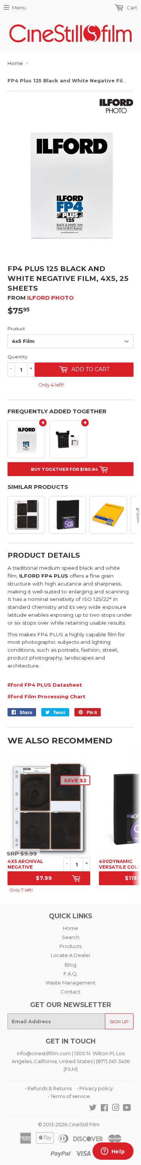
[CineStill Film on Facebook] (104, 1109)
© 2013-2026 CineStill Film (69, 1124)
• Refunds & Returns (48, 1088)
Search (70, 937)
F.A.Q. (71, 974)
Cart (131, 8)
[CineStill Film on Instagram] (116, 1109)
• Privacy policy (95, 1088)
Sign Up (119, 1021)
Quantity (18, 357)
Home (15, 63)
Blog (70, 965)
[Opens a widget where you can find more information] (112, 1151)
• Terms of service (69, 1096)
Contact (70, 992)
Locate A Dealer (71, 955)
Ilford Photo (50, 297)
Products (70, 946)
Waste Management (70, 983)
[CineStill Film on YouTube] (127, 1109)
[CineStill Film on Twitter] (93, 1109)
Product (16, 328)
